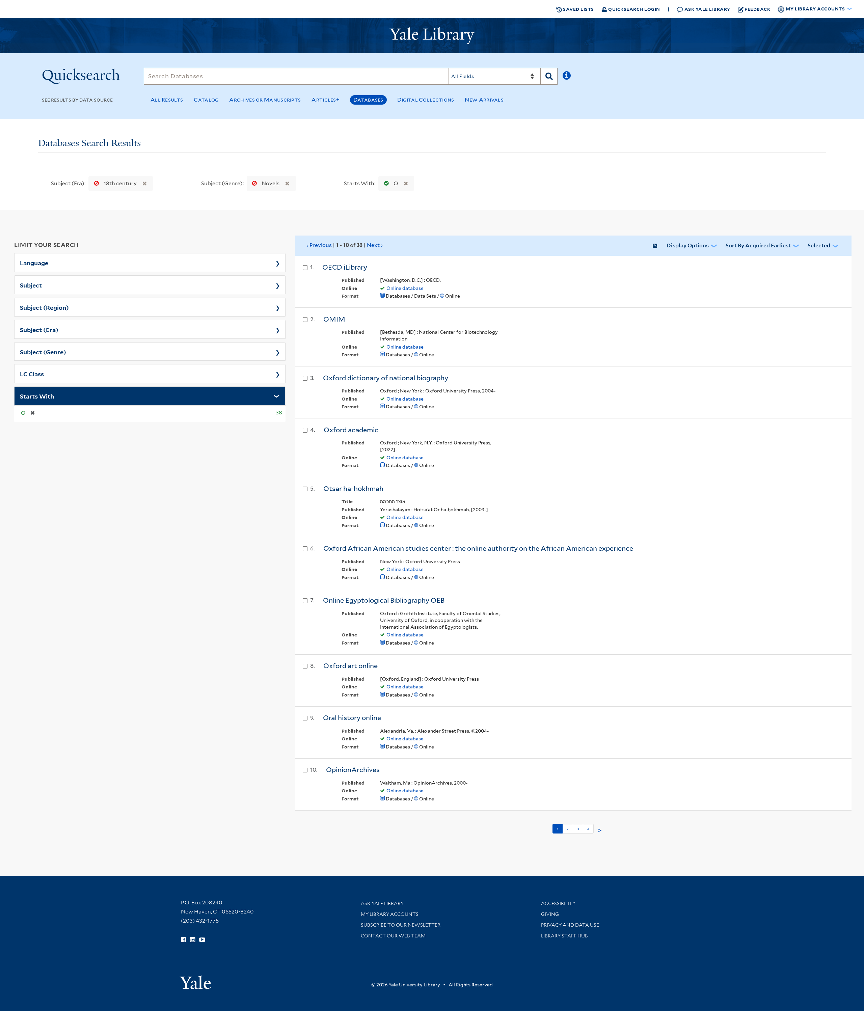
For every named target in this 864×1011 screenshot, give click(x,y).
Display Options (688, 245)
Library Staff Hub (564, 935)
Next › (375, 245)
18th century (120, 183)
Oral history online (352, 718)
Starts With (37, 396)
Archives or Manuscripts (265, 100)
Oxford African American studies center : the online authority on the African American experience (478, 548)
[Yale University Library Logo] (432, 36)
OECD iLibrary (344, 267)
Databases (368, 100)
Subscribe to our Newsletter (400, 925)
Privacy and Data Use (570, 925)
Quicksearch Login (633, 9)
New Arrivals (484, 100)
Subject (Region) (44, 307)
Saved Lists (578, 9)
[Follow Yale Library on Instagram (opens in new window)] (192, 940)
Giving (550, 914)
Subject (31, 285)
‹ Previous (344, 245)
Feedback (757, 9)
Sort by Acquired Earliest (758, 245)
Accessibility (558, 903)
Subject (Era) (39, 329)
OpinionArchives (353, 770)
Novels (270, 183)
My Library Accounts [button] (815, 8)
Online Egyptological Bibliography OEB (383, 600)
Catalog (206, 100)
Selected (819, 245)
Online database (405, 288)
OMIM (334, 319)
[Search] (549, 76)
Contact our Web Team (393, 935)
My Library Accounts (389, 914)
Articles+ (326, 100)
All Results (167, 100)
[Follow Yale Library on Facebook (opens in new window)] (183, 940)
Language (34, 262)
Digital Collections (425, 100)
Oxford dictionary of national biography (385, 378)
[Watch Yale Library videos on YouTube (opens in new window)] (202, 940)
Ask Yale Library (706, 9)
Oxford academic (351, 430)
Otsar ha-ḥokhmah (353, 489)
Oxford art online (350, 666)
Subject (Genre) (43, 352)
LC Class (32, 374)
